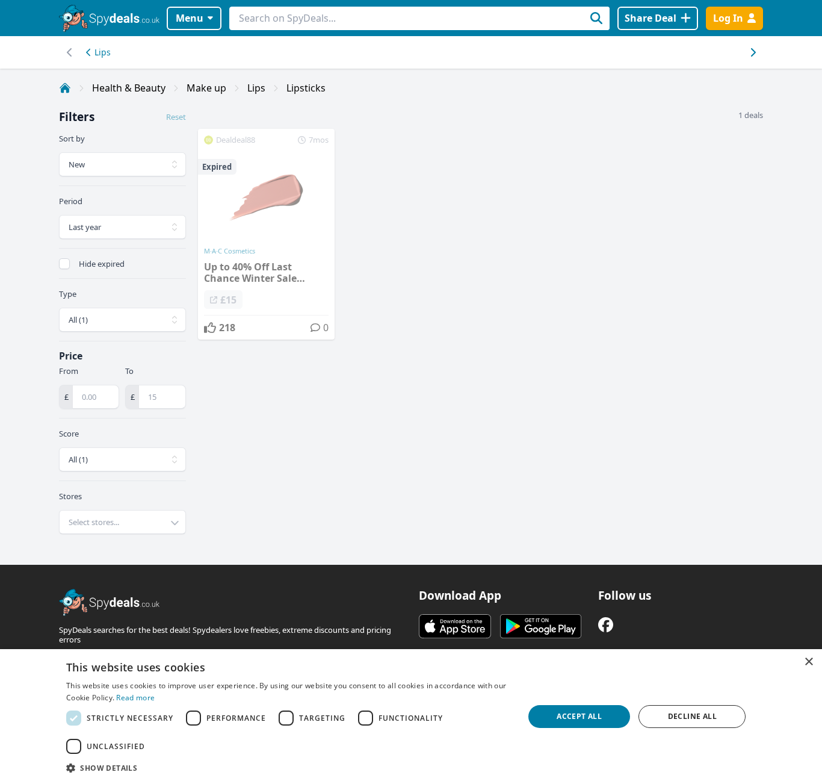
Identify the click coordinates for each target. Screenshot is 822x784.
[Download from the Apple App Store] (455, 626)
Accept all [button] (579, 716)
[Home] (65, 88)
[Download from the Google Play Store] (540, 626)
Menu (189, 18)
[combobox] (122, 522)
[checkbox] (64, 263)
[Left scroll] (752, 52)
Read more (135, 697)
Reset (176, 117)
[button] (288, 768)
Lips (102, 52)
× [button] (808, 662)
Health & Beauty (128, 88)
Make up (206, 88)
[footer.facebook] (605, 624)
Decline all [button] (692, 716)
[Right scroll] (69, 52)
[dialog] (411, 716)
